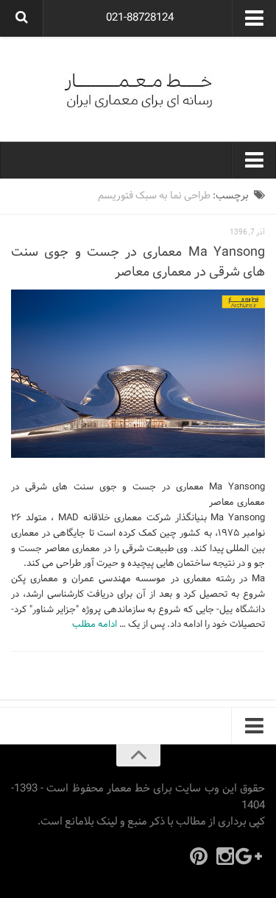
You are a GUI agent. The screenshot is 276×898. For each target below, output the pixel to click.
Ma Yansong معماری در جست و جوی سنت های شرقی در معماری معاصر (138, 262)
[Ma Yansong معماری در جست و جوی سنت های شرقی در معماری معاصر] (138, 374)
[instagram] (225, 856)
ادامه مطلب (94, 625)
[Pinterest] (198, 856)
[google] (251, 856)
